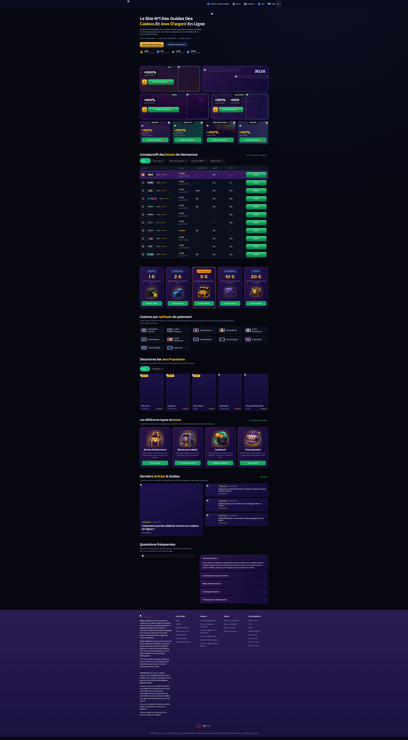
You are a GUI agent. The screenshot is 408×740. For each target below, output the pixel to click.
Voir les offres (155, 463)
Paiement (250, 4)
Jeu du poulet (252, 635)
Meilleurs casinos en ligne (219, 4)
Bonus (238, 4)
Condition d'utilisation (183, 642)
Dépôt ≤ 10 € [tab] (217, 161)
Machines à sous (253, 645)
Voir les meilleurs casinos (151, 44)
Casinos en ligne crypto (208, 636)
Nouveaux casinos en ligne (209, 640)
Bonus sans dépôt (230, 624)
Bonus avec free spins (231, 620)
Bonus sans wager (230, 631)
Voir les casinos (151, 303)
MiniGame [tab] (158, 369)
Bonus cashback (229, 628)
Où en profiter (253, 463)
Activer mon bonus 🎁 (161, 82)
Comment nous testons (176, 44)
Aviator (250, 628)
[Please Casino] (146, 616)
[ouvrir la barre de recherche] (278, 4)
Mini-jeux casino (253, 642)
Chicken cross (253, 638)
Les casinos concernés (187, 463)
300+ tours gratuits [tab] (178, 161)
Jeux (262, 4)
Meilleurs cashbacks (220, 463)
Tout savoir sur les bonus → (258, 420)
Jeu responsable (181, 638)
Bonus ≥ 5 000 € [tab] (198, 161)
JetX (249, 624)
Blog (273, 4)
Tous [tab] (145, 161)
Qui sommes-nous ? (182, 631)
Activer (256, 175)
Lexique (178, 624)
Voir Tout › (264, 477)
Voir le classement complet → (257, 155)
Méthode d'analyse (182, 628)
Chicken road (252, 620)
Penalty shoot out (254, 631)
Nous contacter (181, 635)
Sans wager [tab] (158, 161)
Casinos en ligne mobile (208, 620)
